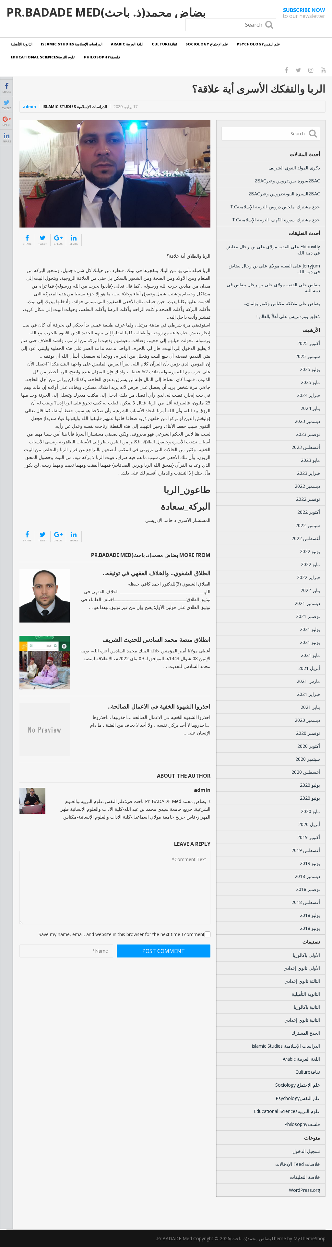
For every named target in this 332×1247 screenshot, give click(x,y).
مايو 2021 (310, 655)
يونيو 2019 (310, 863)
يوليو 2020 (310, 785)
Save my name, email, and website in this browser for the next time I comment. (121, 934)
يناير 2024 (310, 408)
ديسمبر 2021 (307, 603)
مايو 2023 (310, 460)
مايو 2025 (310, 382)
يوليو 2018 (310, 915)
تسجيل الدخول (306, 1151)
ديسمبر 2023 (307, 421)
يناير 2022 (310, 590)
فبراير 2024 (308, 395)
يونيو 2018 (310, 928)
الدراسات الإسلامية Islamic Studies (71, 44)
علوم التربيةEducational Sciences (43, 57)
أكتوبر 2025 (308, 343)
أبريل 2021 (309, 668)
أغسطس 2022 (305, 538)
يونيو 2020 (310, 798)
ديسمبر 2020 (307, 720)
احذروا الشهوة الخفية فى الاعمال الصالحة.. (159, 706)
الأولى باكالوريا (306, 955)
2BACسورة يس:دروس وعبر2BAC (287, 181)
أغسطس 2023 (305, 447)
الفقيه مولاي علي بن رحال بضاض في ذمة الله (273, 249)
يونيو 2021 (310, 642)
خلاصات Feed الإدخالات (297, 1164)
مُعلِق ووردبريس (304, 316)
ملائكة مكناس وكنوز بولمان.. (270, 303)
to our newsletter (304, 12)
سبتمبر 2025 (307, 356)
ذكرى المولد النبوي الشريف (294, 168)
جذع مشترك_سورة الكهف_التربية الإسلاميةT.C (276, 219)
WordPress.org (304, 1190)
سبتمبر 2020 (307, 759)
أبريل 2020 (309, 824)
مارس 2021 (308, 681)
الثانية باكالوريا (307, 1007)
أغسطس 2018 (305, 902)
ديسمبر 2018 (307, 876)
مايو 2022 (310, 564)
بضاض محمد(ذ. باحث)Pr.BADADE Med (106, 12)
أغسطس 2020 (305, 772)
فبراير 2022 (308, 577)
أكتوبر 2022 (308, 512)
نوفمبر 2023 (308, 434)
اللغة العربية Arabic (127, 44)
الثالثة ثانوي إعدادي (302, 981)
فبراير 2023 (308, 473)
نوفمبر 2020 (308, 733)
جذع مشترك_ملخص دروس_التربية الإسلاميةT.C (275, 207)
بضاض (314, 284)
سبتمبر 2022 (307, 525)
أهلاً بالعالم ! (267, 316)
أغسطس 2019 (305, 850)
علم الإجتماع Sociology (206, 44)
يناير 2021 (310, 707)
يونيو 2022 (310, 551)
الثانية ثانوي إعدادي (302, 1020)
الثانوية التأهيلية (21, 44)
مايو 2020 (310, 811)
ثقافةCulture (164, 44)
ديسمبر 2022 (307, 486)
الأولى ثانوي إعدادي (301, 968)
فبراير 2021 (308, 694)
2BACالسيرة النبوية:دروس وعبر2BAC (284, 194)
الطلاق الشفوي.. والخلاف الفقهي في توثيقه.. (156, 573)
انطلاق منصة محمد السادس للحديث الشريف (156, 639)
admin (29, 106)
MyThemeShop (309, 1238)
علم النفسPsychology (258, 44)
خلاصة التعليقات (305, 1177)
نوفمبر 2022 (308, 499)
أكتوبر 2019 (308, 837)
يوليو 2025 (310, 369)
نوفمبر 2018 (308, 889)
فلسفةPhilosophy (102, 57)
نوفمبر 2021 (308, 616)
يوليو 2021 (310, 629)
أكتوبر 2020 (308, 746)
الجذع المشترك (305, 1033)
